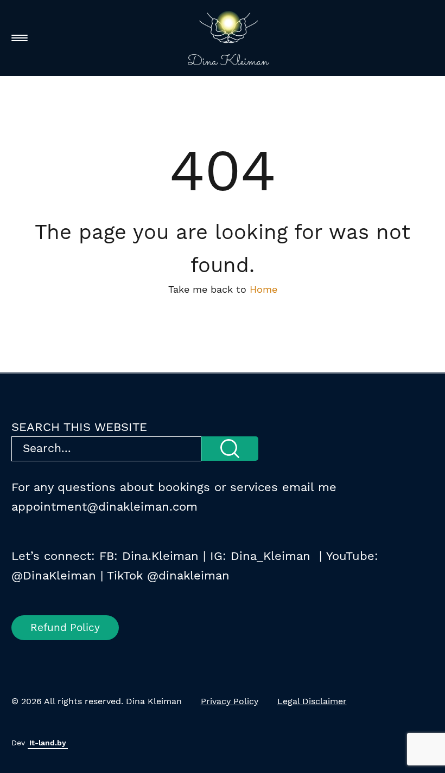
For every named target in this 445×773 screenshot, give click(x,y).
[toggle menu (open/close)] (19, 38)
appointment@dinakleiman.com (104, 506)
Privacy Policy (229, 701)
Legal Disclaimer (312, 701)
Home (263, 289)
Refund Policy (65, 627)
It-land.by (47, 742)
